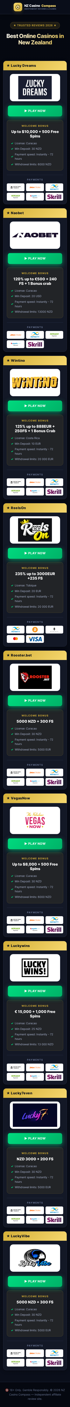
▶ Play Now (35, 111)
